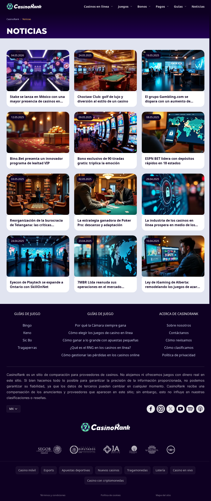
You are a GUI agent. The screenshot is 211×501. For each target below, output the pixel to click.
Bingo (27, 325)
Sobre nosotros (179, 325)
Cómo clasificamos (178, 347)
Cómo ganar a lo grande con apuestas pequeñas (100, 340)
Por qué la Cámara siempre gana (100, 325)
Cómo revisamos (179, 340)
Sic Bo (27, 340)
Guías (178, 6)
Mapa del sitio (163, 495)
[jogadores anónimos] (112, 450)
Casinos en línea (96, 6)
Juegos (123, 6)
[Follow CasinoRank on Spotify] (190, 409)
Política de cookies (111, 495)
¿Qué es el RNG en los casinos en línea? (100, 347)
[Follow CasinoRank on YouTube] (180, 409)
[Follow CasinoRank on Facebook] (151, 409)
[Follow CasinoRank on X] (170, 409)
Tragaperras (27, 347)
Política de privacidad (178, 355)
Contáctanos (179, 332)
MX (11, 409)
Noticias (198, 6)
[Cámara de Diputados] (82, 450)
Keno (27, 332)
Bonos (142, 6)
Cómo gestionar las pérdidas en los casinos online (100, 355)
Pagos (160, 6)
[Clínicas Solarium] (133, 450)
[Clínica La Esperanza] (151, 450)
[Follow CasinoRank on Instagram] (161, 409)
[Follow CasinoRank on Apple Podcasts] (200, 409)
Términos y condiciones (52, 495)
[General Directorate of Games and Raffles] (49, 450)
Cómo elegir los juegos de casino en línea (100, 332)
